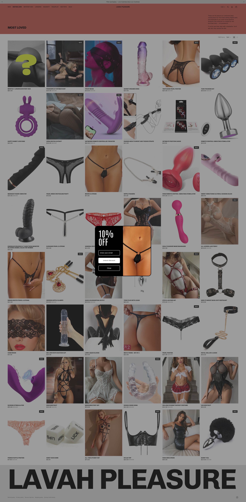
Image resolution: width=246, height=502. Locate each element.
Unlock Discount (109, 260)
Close (109, 268)
